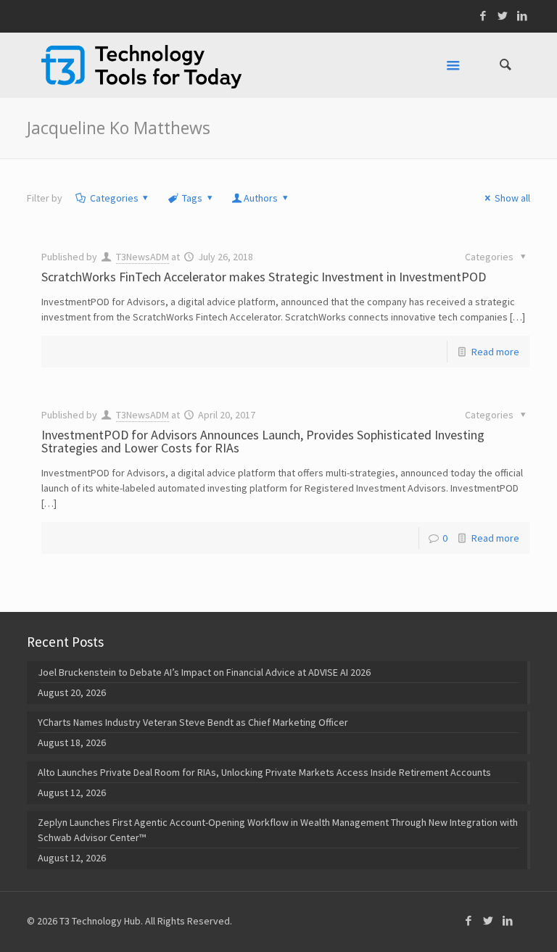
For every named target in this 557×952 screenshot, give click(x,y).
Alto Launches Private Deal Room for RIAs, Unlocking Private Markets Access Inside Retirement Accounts (264, 772)
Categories (114, 197)
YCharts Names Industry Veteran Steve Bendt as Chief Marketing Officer (193, 722)
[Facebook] (483, 15)
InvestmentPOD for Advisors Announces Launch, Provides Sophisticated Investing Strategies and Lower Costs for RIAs (262, 441)
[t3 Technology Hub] (141, 65)
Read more (495, 351)
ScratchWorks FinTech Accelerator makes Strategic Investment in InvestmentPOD (263, 276)
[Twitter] (503, 15)
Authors (261, 197)
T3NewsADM (142, 256)
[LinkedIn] (522, 15)
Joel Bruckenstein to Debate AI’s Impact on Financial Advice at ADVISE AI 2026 (204, 672)
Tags (192, 197)
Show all (512, 197)
